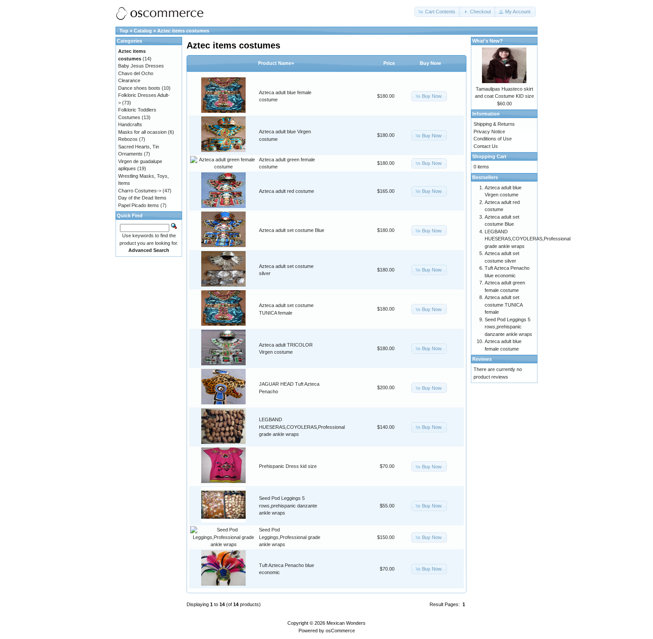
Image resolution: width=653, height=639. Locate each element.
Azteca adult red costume (286, 191)
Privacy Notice (489, 131)
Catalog (143, 30)
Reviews (482, 359)
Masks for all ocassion (142, 132)
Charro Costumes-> (139, 190)
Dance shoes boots (139, 88)
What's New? (487, 41)
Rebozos (128, 139)
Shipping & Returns (494, 124)
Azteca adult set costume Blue (291, 230)
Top (123, 30)
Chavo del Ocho (135, 73)
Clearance (129, 80)
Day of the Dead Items (142, 197)
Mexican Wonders (346, 623)
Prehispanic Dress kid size (288, 466)
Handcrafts (130, 124)
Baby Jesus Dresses (141, 65)
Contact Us (486, 146)
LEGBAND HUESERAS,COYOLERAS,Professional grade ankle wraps (302, 427)
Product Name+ (276, 63)
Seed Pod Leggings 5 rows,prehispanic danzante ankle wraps (288, 505)
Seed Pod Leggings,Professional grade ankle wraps (289, 537)
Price (389, 63)
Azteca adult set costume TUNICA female (503, 305)
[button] (437, 12)
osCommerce (340, 630)
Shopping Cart (489, 156)
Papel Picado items (138, 205)
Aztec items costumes (183, 30)
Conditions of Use (493, 138)
